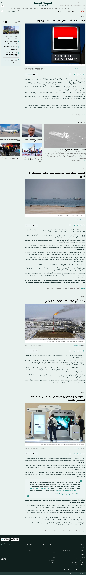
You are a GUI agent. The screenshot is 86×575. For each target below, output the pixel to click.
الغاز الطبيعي (72, 288)
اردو (75, 2)
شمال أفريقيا (81, 550)
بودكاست (18, 8)
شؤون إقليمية (83, 554)
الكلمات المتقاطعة (52, 560)
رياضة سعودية (82, 560)
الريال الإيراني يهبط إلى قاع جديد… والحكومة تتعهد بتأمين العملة (10, 42)
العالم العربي (83, 547)
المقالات (69, 547)
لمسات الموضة (30, 550)
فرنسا (77, 115)
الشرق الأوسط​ (67, 8)
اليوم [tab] (6, 21)
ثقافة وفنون (51, 8)
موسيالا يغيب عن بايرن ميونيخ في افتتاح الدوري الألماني (68, 11)
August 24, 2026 (72, 494)
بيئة (46, 550)
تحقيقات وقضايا (74, 562)
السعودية (44, 531)
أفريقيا (76, 552)
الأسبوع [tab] (3, 21)
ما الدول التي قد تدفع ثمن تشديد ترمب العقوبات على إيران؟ (11, 37)
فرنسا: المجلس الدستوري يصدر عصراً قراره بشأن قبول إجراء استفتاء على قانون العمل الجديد (32, 159)
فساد (73, 115)
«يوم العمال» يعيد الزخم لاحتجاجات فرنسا (10, 158)
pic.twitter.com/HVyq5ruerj (66, 490)
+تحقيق (76, 564)
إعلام (54, 552)
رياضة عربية (83, 562)
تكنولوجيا (41, 8)
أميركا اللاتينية (75, 554)
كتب (54, 547)
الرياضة (31, 8)
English (81, 2)
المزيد (11, 8)
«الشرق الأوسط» (78, 69)
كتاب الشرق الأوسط (66, 550)
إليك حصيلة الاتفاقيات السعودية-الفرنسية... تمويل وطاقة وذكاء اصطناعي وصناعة (10, 61)
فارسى (73, 2)
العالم (63, 8)
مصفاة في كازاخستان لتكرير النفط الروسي (65, 300)
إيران (52, 288)
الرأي (60, 8)
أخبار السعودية (76, 531)
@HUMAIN (45, 489)
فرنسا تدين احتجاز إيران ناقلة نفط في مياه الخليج (73, 150)
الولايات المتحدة (75, 547)
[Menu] (84, 8)
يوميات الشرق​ (36, 8)
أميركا (48, 288)
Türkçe (78, 2)
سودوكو (53, 562)
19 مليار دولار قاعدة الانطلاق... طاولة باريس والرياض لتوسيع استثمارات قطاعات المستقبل (11, 54)
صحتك (46, 547)
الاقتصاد (56, 8)
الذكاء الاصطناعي (51, 531)
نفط (78, 288)
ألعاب (15, 8)
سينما (54, 550)
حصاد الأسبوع (75, 560)
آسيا (76, 550)
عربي (84, 2)
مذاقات (31, 547)
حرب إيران (65, 288)
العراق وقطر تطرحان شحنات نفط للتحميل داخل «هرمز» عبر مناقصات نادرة (10, 48)
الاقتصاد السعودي (61, 531)
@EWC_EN (34, 489)
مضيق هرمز (58, 288)
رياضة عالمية (83, 564)
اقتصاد (68, 531)
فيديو (23, 8)
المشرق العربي (81, 552)
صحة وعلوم (46, 8)
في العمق (26, 8)
